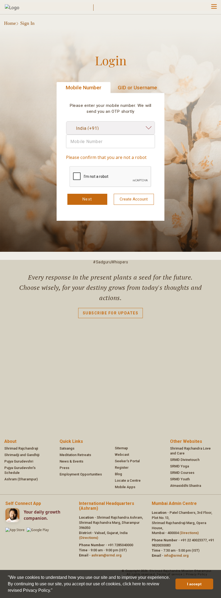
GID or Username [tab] (137, 87)
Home (10, 23)
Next (87, 199)
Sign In (27, 23)
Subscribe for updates (111, 313)
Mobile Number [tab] (83, 87)
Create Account (134, 199)
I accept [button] (194, 584)
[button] (54, 591)
